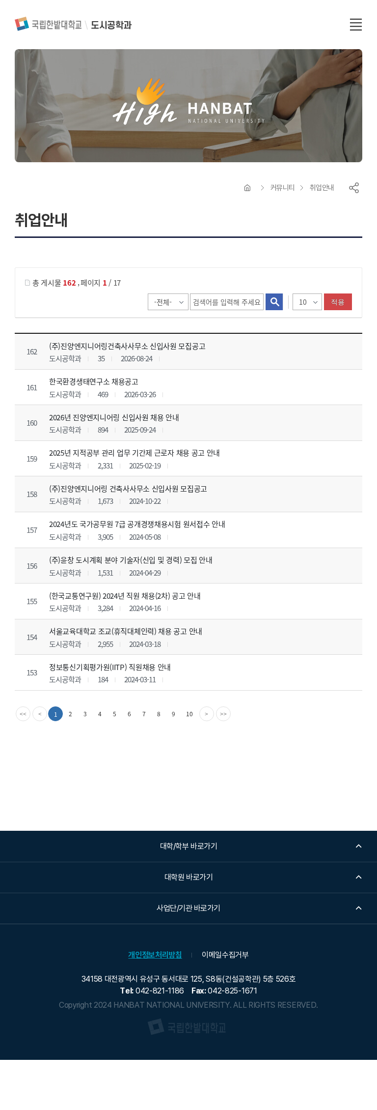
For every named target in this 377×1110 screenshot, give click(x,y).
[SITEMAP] (356, 24)
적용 (338, 302)
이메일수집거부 (225, 955)
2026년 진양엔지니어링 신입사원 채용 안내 (114, 417)
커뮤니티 (282, 187)
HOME (247, 187)
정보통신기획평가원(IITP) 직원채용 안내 (110, 667)
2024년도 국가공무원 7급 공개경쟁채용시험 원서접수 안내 (137, 524)
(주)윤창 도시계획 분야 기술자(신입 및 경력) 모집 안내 (130, 560)
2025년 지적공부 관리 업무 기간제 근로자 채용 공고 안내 (134, 452)
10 (189, 713)
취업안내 (322, 187)
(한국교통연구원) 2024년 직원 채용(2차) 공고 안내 (125, 595)
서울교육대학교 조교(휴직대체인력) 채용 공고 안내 (125, 631)
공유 (354, 187)
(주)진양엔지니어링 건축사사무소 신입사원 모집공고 (128, 488)
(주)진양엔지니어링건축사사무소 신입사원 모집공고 (127, 346)
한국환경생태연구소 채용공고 (93, 381)
